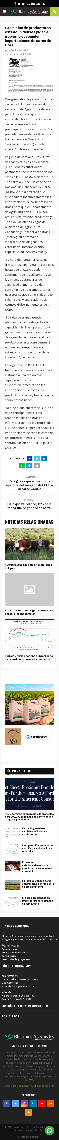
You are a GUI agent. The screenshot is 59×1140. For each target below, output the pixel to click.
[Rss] (28, 1112)
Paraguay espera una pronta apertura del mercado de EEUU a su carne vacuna (29, 485)
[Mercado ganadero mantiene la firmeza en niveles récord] (12, 832)
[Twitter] (15, 1103)
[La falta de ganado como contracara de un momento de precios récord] (12, 885)
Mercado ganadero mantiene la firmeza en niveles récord (35, 831)
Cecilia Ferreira (19, 50)
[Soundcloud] (50, 1103)
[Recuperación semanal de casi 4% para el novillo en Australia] (12, 849)
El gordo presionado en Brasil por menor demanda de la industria (37, 901)
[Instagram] (24, 1103)
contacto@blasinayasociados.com (37, 1085)
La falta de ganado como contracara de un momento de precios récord (38, 884)
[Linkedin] (33, 1103)
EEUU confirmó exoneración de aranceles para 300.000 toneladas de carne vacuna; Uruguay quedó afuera (29, 817)
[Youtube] (42, 1103)
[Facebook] (6, 1103)
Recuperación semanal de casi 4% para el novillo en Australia (37, 848)
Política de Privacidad (28, 1136)
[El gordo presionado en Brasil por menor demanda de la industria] (12, 902)
